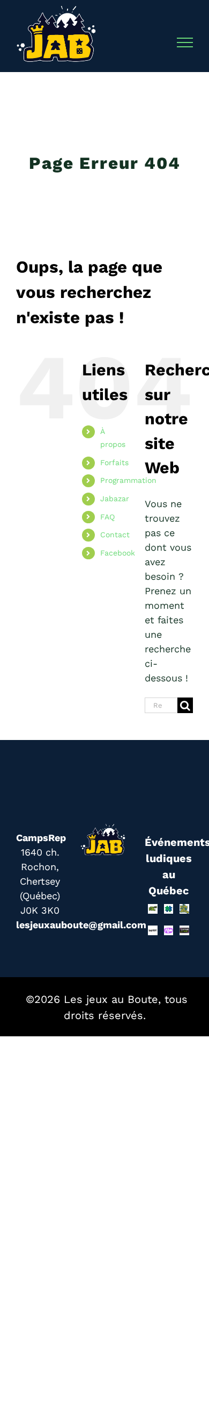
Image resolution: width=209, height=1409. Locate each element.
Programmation (128, 480)
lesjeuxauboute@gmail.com (81, 924)
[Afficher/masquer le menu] (185, 42)
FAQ (107, 517)
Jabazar (114, 498)
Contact (115, 534)
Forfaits (114, 462)
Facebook (117, 553)
